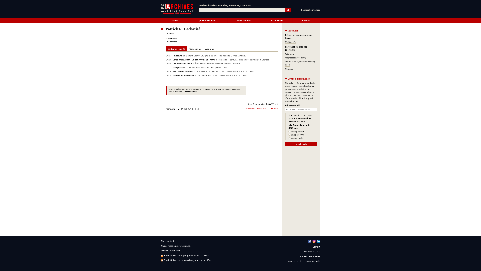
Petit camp (289, 54)
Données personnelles (309, 256)
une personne (297, 135)
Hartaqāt (289, 69)
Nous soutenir (244, 20)
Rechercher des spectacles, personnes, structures (225, 5)
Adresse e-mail (292, 105)
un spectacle (297, 138)
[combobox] (242, 10)
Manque (177, 67)
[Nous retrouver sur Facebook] (309, 242)
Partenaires (277, 20)
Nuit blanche (290, 42)
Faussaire (177, 55)
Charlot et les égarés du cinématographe (301, 61)
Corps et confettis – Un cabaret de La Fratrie (194, 59)
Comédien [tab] (195, 49)
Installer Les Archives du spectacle (304, 261)
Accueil (174, 20)
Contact (306, 20)
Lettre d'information (170, 250)
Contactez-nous (190, 91)
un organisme (297, 131)
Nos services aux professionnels (176, 246)
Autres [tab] (209, 49)
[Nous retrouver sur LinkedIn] (318, 242)
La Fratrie (172, 41)
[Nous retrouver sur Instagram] (314, 242)
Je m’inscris (301, 144)
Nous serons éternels (183, 71)
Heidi (287, 65)
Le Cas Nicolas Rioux (182, 63)
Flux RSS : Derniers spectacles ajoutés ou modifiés (187, 260)
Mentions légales (312, 251)
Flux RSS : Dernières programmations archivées (186, 255)
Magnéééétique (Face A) (295, 57)
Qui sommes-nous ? (208, 20)
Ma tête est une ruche (183, 75)
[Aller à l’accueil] (177, 14)
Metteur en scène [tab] (176, 49)
